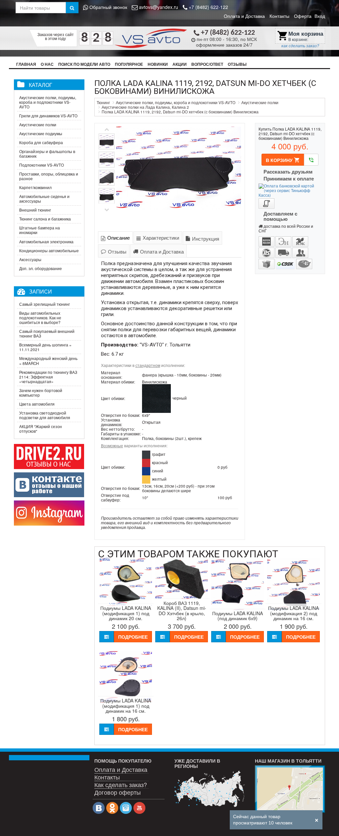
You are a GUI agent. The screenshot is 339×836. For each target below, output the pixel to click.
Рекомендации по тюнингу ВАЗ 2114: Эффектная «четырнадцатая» (48, 377)
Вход (320, 16)
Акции (179, 64)
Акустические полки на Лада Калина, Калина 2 (145, 107)
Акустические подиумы (40, 133)
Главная (26, 64)
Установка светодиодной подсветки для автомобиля (44, 415)
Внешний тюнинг (35, 210)
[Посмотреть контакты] (290, 789)
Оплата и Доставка (244, 16)
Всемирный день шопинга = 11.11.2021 (45, 347)
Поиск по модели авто (84, 64)
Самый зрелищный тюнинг (44, 304)
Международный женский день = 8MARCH (48, 361)
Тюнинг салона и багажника (45, 218)
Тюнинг (103, 102)
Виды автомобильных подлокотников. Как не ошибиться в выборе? (40, 317)
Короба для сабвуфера (41, 142)
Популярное (129, 64)
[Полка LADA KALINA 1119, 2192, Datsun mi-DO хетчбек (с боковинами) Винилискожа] (178, 176)
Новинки (158, 64)
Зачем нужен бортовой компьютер (40, 393)
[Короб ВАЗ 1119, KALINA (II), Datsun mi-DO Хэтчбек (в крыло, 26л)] (181, 598)
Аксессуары (30, 259)
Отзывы (237, 64)
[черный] (156, 397)
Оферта (303, 16)
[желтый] (146, 479)
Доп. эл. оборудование (40, 268)
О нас (47, 64)
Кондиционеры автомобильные (49, 250)
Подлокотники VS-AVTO (41, 165)
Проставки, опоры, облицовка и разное (48, 176)
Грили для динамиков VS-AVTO (48, 115)
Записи (40, 291)
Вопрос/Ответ (207, 64)
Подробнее (133, 636)
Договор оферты (117, 792)
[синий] (146, 470)
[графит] (146, 454)
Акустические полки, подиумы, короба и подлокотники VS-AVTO (47, 102)
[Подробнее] (209, 789)
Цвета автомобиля (37, 404)
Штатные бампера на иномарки (39, 230)
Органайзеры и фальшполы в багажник (47, 154)
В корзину (283, 160)
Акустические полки (37, 124)
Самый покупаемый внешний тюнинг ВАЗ (46, 333)
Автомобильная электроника (46, 241)
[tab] (115, 237)
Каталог (40, 85)
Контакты (279, 16)
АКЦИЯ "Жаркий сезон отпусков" (40, 429)
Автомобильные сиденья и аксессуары (44, 199)
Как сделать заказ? (120, 784)
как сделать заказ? (300, 46)
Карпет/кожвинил (35, 187)
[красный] (146, 462)
